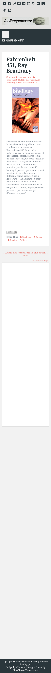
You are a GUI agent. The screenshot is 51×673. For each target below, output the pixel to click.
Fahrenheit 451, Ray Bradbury (21, 65)
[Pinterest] (9, 11)
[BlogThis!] (10, 232)
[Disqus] (25, 305)
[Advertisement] (25, 543)
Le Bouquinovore (28, 661)
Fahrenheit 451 (13, 80)
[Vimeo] (19, 4)
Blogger (27, 664)
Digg (24, 240)
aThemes (20, 667)
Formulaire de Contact (13, 40)
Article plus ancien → (37, 253)
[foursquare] (4, 11)
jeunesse (32, 80)
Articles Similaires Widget (40, 261)
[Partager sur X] (13, 232)
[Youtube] (28, 4)
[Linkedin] (23, 4)
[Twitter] (4, 4)
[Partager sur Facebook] (15, 232)
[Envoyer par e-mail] (7, 232)
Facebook (26, 237)
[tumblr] (43, 4)
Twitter (38, 237)
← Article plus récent (13, 253)
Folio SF (24, 80)
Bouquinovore (24, 77)
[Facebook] (9, 4)
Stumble (13, 240)
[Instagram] (33, 4)
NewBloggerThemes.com (25, 670)
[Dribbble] (14, 4)
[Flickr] (38, 4)
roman (19, 83)
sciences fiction (29, 83)
